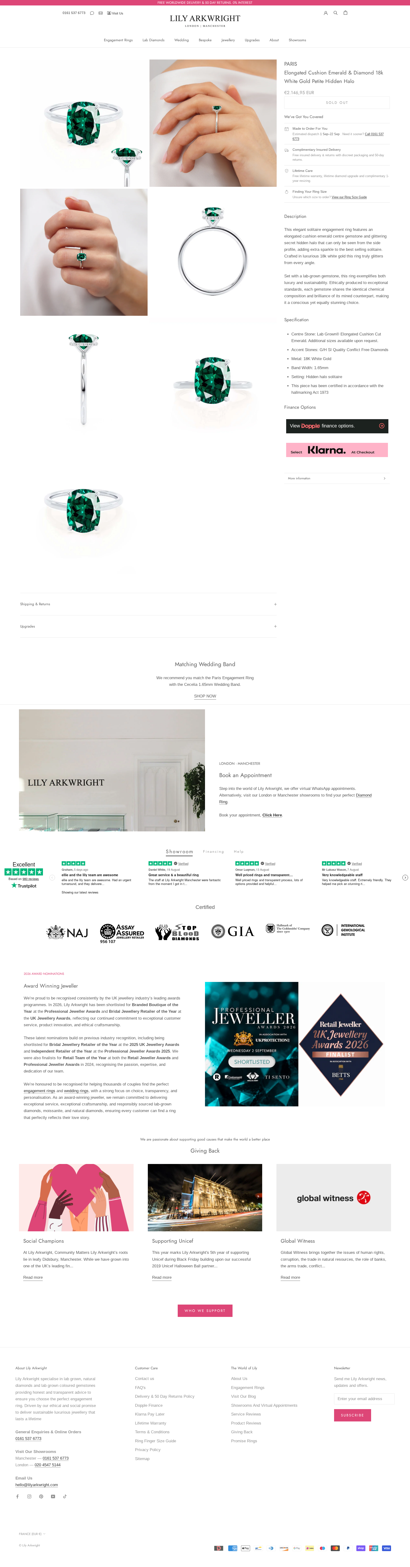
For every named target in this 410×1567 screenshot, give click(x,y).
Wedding (181, 40)
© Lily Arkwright (29, 1545)
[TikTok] (65, 1496)
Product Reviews (246, 1423)
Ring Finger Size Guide (155, 1441)
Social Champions (43, 1241)
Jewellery (228, 40)
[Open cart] (345, 12)
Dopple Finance (149, 1405)
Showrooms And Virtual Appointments (264, 1405)
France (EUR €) (30, 1534)
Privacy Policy (148, 1450)
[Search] (336, 12)
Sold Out (337, 102)
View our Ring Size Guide (349, 197)
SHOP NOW (205, 696)
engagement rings (39, 1091)
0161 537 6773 (74, 13)
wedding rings (76, 1091)
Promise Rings (244, 1441)
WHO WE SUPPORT (205, 1310)
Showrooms (297, 40)
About (274, 40)
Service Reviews (246, 1414)
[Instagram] (29, 1496)
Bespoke (205, 40)
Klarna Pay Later (150, 1414)
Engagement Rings (118, 40)
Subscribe (352, 1415)
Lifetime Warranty (150, 1423)
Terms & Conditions (152, 1432)
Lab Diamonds (153, 40)
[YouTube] (53, 1496)
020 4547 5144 (48, 1465)
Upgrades (252, 40)
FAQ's (140, 1387)
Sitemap (142, 1459)
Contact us (144, 1378)
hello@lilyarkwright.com (36, 1485)
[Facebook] (17, 1496)
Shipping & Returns (35, 604)
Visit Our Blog (243, 1396)
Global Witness (298, 1241)
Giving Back (242, 1432)
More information (299, 478)
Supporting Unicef (172, 1241)
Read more (33, 1277)
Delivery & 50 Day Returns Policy (165, 1396)
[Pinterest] (41, 1496)
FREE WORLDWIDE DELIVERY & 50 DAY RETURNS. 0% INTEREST (205, 2)
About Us (239, 1378)
